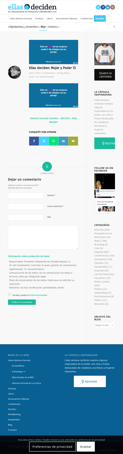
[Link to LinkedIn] (107, 7)
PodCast (12, 388)
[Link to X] (98, 7)
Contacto (12, 429)
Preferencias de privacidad (52, 447)
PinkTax (98, 289)
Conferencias (101, 255)
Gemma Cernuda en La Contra (26, 383)
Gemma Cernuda (47, 76)
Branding (99, 244)
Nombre (51, 195)
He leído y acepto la (29, 295)
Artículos (99, 229)
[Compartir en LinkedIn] (63, 141)
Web (49, 217)
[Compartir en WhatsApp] (53, 141)
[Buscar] (113, 27)
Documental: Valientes (18, 398)
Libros (11, 393)
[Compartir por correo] (73, 141)
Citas (97, 248)
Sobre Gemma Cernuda (19, 360)
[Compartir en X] (44, 141)
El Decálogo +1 (19, 371)
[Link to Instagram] (112, 7)
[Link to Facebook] (103, 7)
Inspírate (99, 270)
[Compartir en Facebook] (34, 141)
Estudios (98, 262)
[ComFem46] (53, 52)
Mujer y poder (102, 281)
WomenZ (99, 303)
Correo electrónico (55, 206)
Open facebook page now (107, 193)
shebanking (100, 292)
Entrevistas (100, 259)
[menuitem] (20, 18)
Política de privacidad (38, 295)
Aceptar (85, 447)
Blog (61, 73)
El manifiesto (18, 365)
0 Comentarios (48, 73)
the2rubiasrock (102, 296)
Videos (97, 300)
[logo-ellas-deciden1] (32, 7)
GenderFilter (101, 266)
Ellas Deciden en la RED (23, 377)
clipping (98, 251)
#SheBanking (14, 414)
